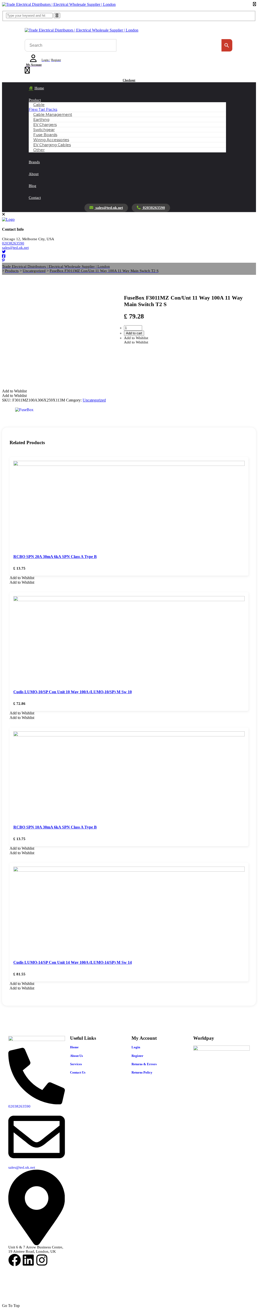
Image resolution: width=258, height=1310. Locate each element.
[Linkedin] (28, 1260)
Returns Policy (142, 1072)
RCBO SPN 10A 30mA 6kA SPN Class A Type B (55, 827)
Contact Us (77, 1072)
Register (137, 1056)
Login (136, 1047)
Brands (34, 162)
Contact (35, 198)
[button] (136, 338)
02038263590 (153, 208)
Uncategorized (94, 400)
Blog (32, 186)
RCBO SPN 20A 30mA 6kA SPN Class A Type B (55, 556)
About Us (76, 1056)
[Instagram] (42, 1260)
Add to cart (134, 333)
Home (74, 1047)
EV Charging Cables (52, 144)
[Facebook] (14, 1260)
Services (76, 1064)
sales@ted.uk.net (108, 208)
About (34, 174)
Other (39, 149)
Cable (39, 104)
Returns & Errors (144, 1064)
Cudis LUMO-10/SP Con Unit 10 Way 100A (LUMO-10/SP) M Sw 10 (72, 692)
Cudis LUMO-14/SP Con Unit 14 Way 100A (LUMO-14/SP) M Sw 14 (72, 962)
